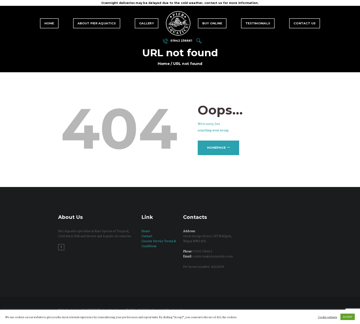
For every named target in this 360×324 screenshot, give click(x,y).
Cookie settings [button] (327, 317)
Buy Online (212, 23)
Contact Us (305, 23)
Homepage (216, 148)
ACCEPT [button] (347, 316)
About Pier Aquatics (97, 23)
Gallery (146, 23)
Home (49, 23)
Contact (146, 236)
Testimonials (257, 23)
